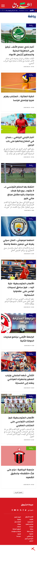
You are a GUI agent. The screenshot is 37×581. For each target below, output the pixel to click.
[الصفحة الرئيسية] (22, 4)
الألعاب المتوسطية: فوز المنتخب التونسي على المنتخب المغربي (21, 421)
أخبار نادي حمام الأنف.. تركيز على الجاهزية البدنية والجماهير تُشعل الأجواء (19, 51)
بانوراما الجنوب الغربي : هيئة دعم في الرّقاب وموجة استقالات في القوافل (19, 518)
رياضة (31, 25)
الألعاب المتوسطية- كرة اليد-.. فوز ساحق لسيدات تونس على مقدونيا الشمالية (20, 289)
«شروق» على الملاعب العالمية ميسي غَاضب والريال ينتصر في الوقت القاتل (18, 568)
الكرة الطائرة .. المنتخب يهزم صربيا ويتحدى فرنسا (19, 98)
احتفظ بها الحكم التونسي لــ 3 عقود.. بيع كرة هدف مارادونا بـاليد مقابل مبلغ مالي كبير (19, 193)
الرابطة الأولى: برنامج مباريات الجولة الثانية (19, 339)
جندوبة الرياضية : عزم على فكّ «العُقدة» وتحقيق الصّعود (20, 473)
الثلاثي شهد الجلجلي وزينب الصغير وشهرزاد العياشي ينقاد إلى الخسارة (19, 379)
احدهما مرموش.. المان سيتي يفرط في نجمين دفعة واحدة (18, 242)
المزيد (3, 6)
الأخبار (32, 10)
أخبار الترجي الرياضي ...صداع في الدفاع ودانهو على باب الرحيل (20, 141)
